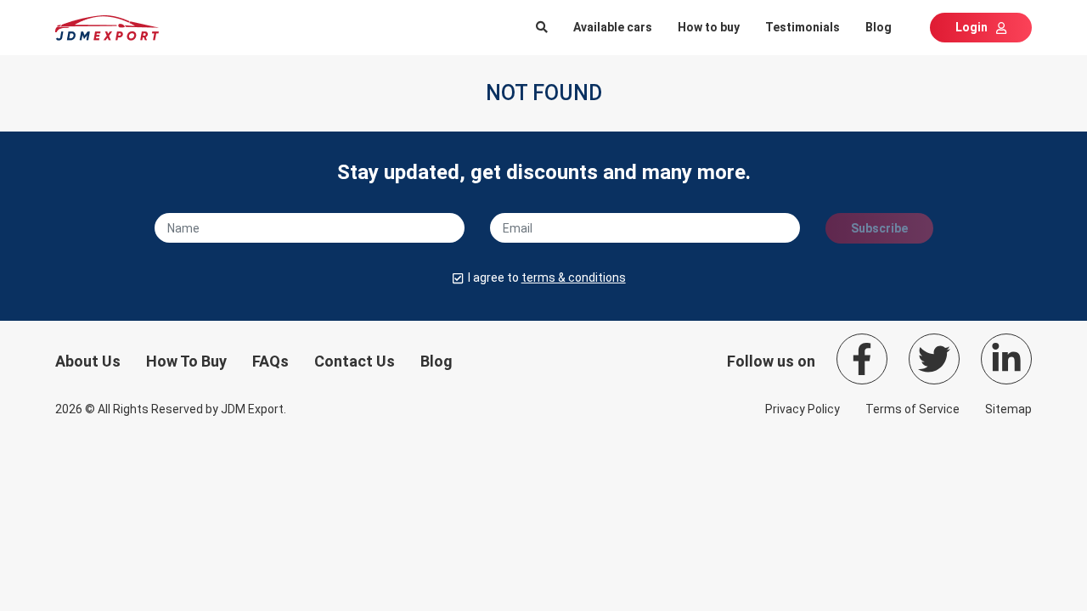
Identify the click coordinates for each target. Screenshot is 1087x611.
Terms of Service (912, 409)
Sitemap (1008, 409)
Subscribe (879, 228)
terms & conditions (573, 277)
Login (971, 27)
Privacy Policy (802, 409)
